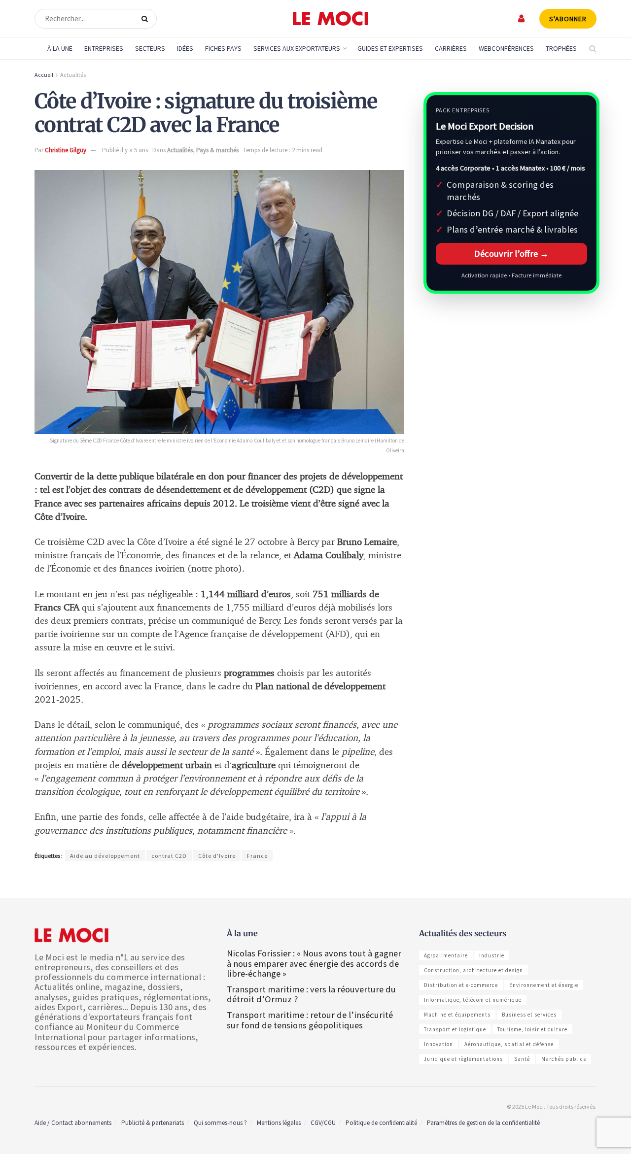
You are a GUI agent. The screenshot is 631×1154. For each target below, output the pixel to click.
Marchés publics (563, 1058)
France (257, 855)
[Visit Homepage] (330, 18)
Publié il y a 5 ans (125, 150)
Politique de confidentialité (381, 1123)
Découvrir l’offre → (511, 253)
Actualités (73, 74)
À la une (59, 48)
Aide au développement (105, 855)
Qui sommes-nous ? (220, 1123)
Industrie (491, 955)
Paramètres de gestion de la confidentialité (483, 1123)
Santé (522, 1058)
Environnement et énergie (543, 985)
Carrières (451, 48)
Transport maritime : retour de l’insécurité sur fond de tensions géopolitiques (310, 1019)
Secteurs (150, 48)
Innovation (438, 1044)
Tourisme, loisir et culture (532, 1029)
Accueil (44, 74)
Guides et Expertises (390, 48)
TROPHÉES (561, 48)
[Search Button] (147, 19)
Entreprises (103, 48)
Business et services (529, 1014)
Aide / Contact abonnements (73, 1123)
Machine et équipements (457, 1014)
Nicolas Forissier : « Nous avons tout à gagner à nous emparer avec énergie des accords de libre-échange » (314, 963)
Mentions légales (279, 1123)
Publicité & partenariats (152, 1123)
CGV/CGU (323, 1123)
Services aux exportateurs (296, 48)
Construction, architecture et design (473, 970)
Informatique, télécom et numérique (473, 999)
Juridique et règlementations (463, 1058)
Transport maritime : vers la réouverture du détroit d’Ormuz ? (311, 994)
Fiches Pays (223, 48)
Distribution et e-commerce (461, 985)
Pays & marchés (217, 150)
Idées (185, 48)
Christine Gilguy (65, 150)
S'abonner (568, 18)
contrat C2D (169, 855)
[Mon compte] (522, 18)
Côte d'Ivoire (217, 855)
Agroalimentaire (446, 955)
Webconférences (506, 48)
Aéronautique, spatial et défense (509, 1044)
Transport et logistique (455, 1029)
